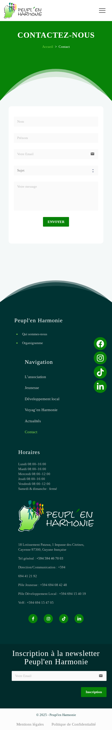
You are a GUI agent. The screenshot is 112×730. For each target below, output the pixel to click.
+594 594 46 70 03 (49, 558)
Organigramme (32, 343)
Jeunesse (32, 388)
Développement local (42, 399)
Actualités (33, 421)
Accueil (47, 47)
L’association (35, 377)
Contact (31, 432)
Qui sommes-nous (34, 334)
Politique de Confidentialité (74, 724)
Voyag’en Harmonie (41, 410)
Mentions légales (30, 724)
